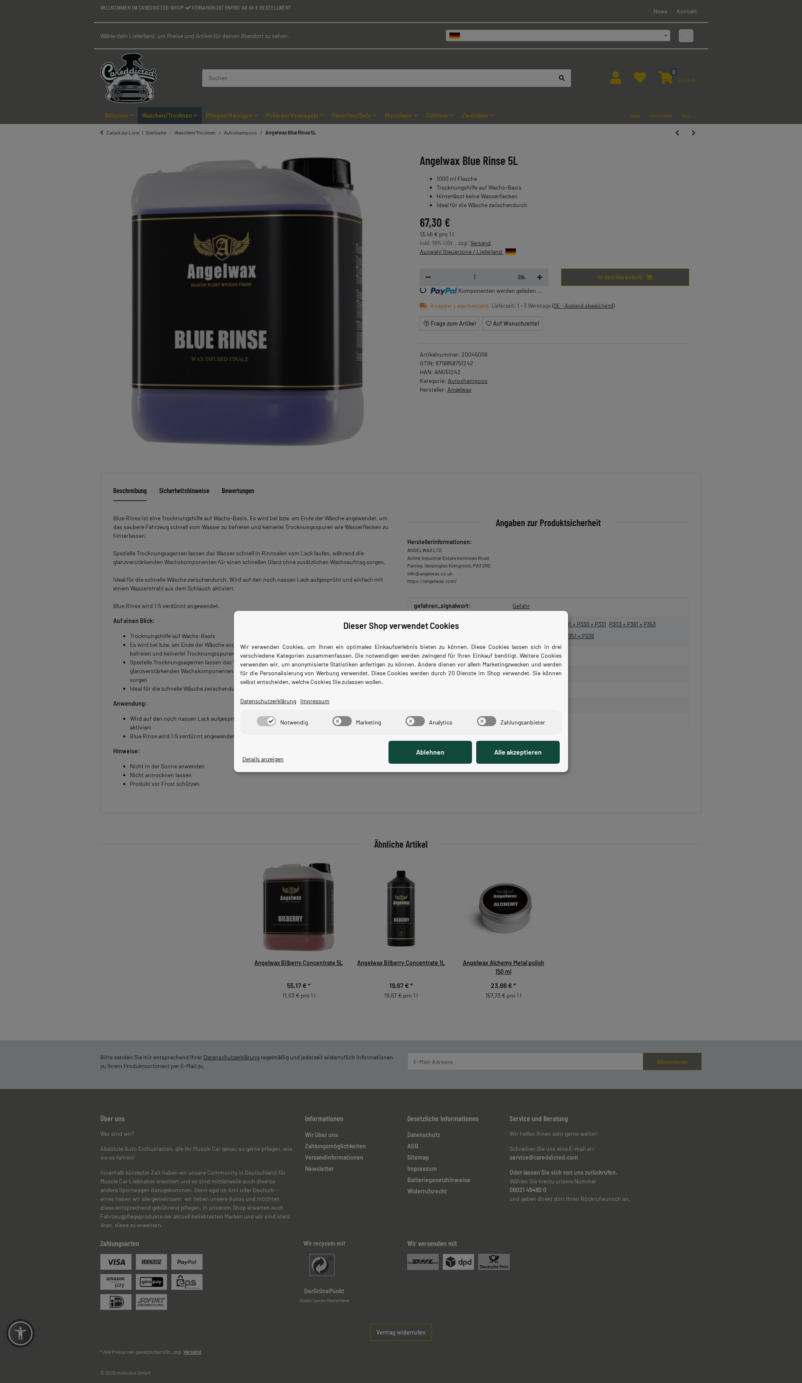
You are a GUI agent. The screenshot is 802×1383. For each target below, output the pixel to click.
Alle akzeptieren (518, 752)
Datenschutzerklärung (268, 700)
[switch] (266, 721)
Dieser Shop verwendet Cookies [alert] (401, 626)
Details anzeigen (263, 758)
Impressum (315, 700)
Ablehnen (430, 752)
